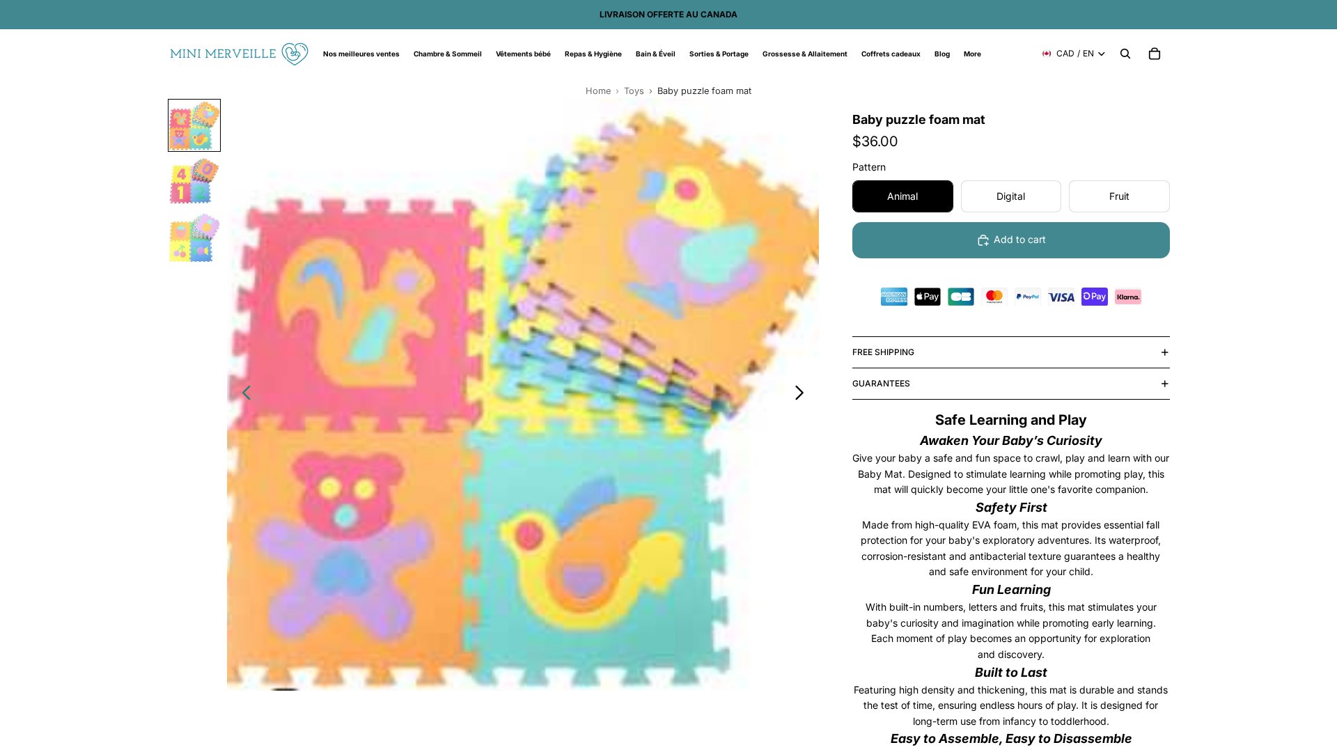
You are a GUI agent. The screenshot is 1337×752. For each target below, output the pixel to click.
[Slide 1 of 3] (194, 125)
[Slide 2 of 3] (194, 181)
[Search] (1125, 53)
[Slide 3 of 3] (194, 237)
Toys (634, 91)
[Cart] (1154, 53)
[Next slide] (803, 394)
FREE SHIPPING (883, 352)
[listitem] (972, 54)
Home (598, 91)
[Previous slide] (242, 394)
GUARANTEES (881, 383)
